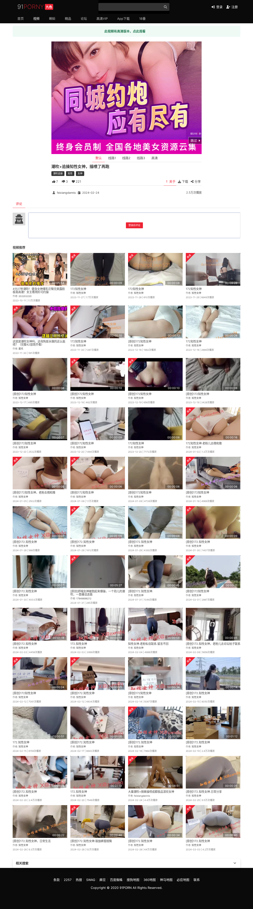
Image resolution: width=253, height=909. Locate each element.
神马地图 (166, 880)
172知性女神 (78, 288)
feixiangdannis (66, 192)
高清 (154, 158)
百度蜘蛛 (116, 880)
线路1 (112, 158)
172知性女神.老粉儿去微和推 (204, 443)
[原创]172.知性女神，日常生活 (32, 841)
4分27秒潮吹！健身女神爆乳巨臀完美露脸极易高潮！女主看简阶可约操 (39, 290)
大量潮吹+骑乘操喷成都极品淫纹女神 (151, 791)
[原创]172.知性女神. (140, 591)
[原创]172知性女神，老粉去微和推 (34, 492)
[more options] (234, 863)
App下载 (123, 19)
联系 (197, 880)
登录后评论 (134, 225)
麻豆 (102, 880)
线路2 (126, 158)
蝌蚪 (52, 19)
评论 (19, 204)
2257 (68, 880)
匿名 (21, 348)
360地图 (149, 880)
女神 (80, 173)
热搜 (79, 880)
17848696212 (83, 598)
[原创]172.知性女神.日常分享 (204, 791)
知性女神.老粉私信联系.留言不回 (148, 643)
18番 (142, 19)
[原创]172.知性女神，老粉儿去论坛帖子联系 (213, 643)
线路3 (141, 158)
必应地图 (183, 880)
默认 (98, 158)
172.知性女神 (78, 643)
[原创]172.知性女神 (25, 541)
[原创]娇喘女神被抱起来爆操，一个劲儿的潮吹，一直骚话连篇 (97, 592)
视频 (36, 19)
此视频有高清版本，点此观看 (124, 31)
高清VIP (102, 19)
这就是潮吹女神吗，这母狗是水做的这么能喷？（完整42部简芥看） (39, 343)
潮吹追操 (58, 173)
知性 (70, 173)
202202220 (25, 296)
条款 (56, 880)
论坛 (84, 19)
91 (34, 6)
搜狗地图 (133, 880)
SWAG (90, 880)
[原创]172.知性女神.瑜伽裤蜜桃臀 (91, 841)
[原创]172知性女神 (139, 341)
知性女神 (81, 292)
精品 (68, 19)
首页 (20, 19)
